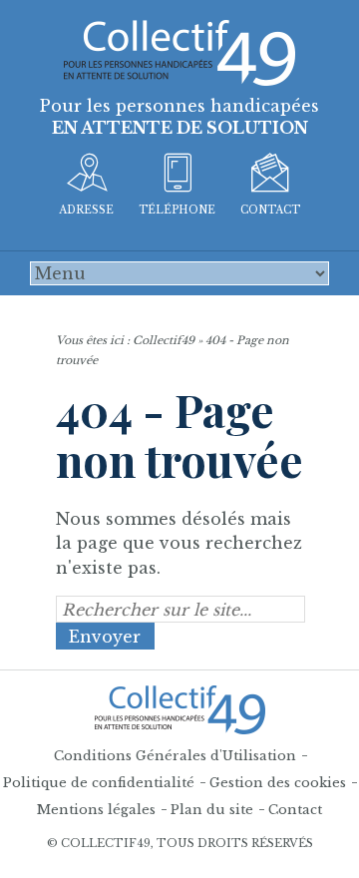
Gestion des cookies (277, 782)
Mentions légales (96, 809)
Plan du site (212, 809)
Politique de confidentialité (98, 782)
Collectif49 (163, 340)
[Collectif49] (179, 51)
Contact (295, 809)
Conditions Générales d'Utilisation (175, 755)
